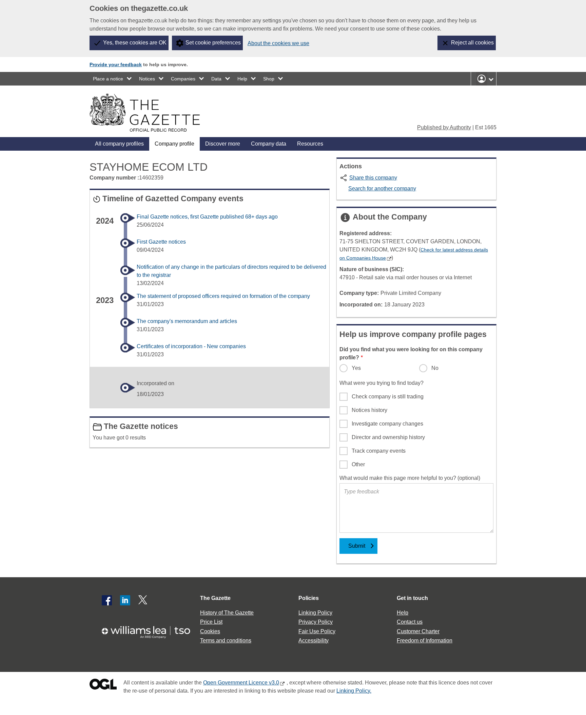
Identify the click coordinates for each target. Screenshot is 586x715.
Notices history (369, 410)
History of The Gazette (227, 613)
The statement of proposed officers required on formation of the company (223, 296)
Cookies (210, 631)
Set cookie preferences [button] (213, 42)
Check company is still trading (388, 396)
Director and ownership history (388, 437)
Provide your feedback (116, 64)
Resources (310, 144)
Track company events (379, 451)
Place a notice (108, 78)
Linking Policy (315, 613)
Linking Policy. (353, 691)
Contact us (410, 622)
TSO (150, 630)
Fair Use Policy (316, 631)
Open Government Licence (103, 686)
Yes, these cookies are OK (135, 42)
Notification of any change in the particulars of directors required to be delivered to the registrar (231, 271)
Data (216, 78)
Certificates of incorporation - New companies (191, 346)
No (434, 368)
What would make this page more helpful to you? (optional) (409, 478)
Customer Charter (418, 631)
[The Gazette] (145, 113)
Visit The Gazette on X (143, 600)
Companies (183, 78)
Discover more (222, 144)
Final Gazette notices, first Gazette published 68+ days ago (207, 217)
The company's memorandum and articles (187, 321)
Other (358, 464)
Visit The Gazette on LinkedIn (125, 600)
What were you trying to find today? (381, 383)
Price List (211, 622)
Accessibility (313, 640)
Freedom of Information (424, 640)
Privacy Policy (315, 622)
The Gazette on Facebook (107, 600)
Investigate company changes (387, 424)
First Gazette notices (161, 242)
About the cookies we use (278, 43)
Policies (308, 598)
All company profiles (119, 144)
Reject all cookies (472, 42)
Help (242, 78)
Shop (268, 78)
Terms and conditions (225, 640)
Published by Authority (444, 127)
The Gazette (215, 598)
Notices (147, 78)
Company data (268, 144)
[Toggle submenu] (129, 79)
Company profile (174, 144)
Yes (356, 368)
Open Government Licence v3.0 (241, 682)
